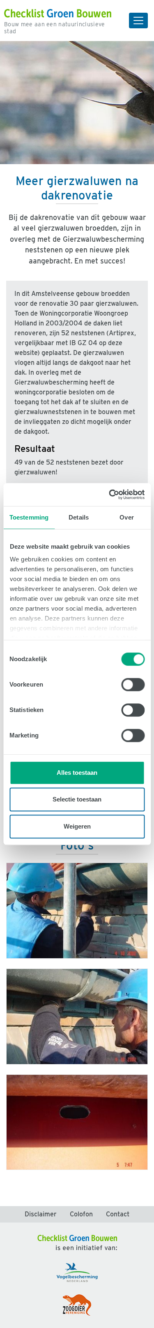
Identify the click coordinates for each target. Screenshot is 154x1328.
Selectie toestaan (77, 799)
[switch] (133, 684)
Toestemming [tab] (28, 517)
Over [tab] (126, 517)
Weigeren (77, 826)
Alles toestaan (77, 772)
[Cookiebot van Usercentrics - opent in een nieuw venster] (110, 494)
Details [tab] (79, 517)
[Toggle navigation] (138, 20)
